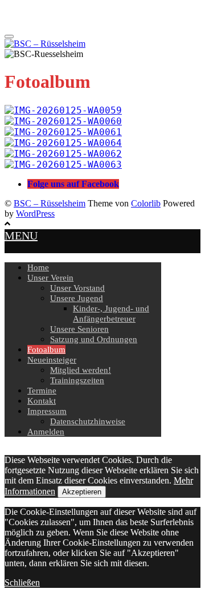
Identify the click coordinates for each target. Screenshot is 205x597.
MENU (21, 235)
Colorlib (146, 203)
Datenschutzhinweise (87, 421)
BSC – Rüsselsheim (49, 203)
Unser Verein (50, 277)
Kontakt (41, 400)
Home (38, 267)
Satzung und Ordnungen (93, 339)
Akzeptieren (81, 492)
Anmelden (45, 431)
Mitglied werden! (80, 370)
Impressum (47, 411)
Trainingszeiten (77, 380)
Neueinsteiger (51, 359)
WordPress (35, 213)
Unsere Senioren (79, 329)
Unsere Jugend (76, 298)
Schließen (22, 582)
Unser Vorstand (77, 288)
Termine (41, 390)
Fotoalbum (46, 349)
